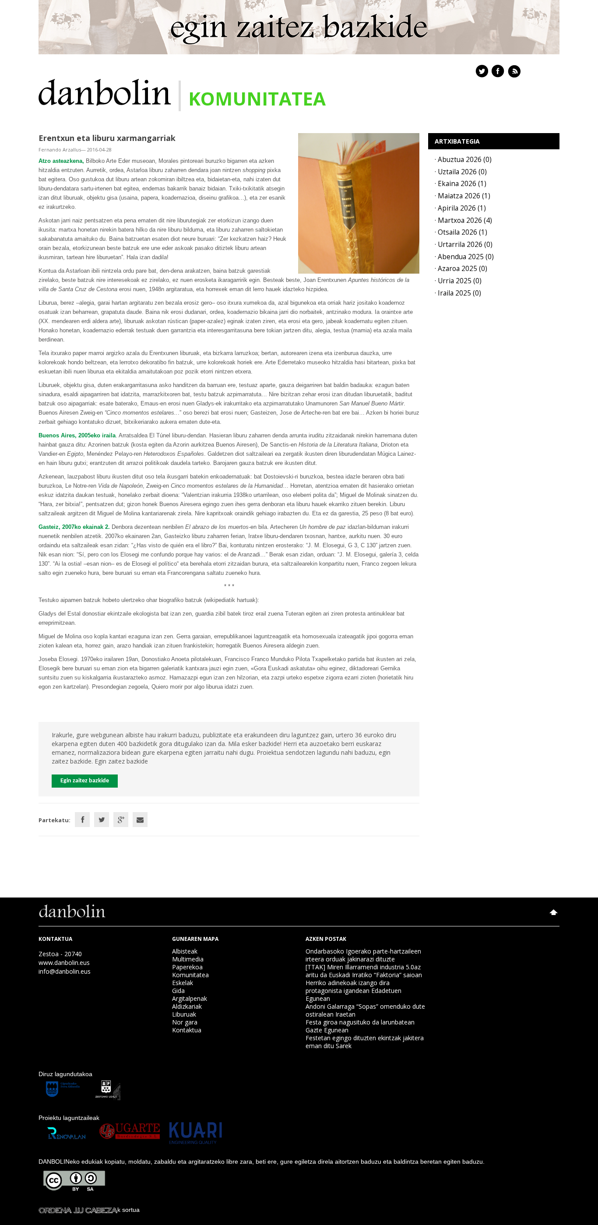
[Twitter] (101, 819)
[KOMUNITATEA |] (105, 91)
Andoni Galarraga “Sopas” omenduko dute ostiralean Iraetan (365, 1010)
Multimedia (188, 959)
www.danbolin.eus (64, 962)
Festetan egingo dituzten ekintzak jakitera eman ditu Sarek (365, 1042)
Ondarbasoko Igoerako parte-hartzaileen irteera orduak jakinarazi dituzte (363, 955)
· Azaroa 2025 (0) (461, 268)
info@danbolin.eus (65, 971)
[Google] (120, 819)
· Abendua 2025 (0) (464, 256)
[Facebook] (82, 819)
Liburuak (184, 1014)
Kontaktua (186, 1030)
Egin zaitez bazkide (84, 781)
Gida (178, 990)
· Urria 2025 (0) (458, 280)
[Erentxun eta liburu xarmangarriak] (358, 202)
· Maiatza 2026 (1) (462, 196)
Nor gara (184, 1022)
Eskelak (182, 983)
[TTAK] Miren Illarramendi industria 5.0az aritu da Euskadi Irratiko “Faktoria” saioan (364, 971)
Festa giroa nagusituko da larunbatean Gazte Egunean (360, 1026)
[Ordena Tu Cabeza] (78, 1209)
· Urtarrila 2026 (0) (463, 244)
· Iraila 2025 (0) (458, 293)
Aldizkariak (187, 1006)
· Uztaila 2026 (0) (461, 171)
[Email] (140, 819)
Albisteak (184, 951)
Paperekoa (187, 967)
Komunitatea (190, 975)
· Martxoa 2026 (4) (463, 220)
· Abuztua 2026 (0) (463, 159)
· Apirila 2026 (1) (460, 208)
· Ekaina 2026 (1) (460, 183)
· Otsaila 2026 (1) (461, 232)
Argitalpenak (189, 998)
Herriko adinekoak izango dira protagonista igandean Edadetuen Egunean (353, 991)
